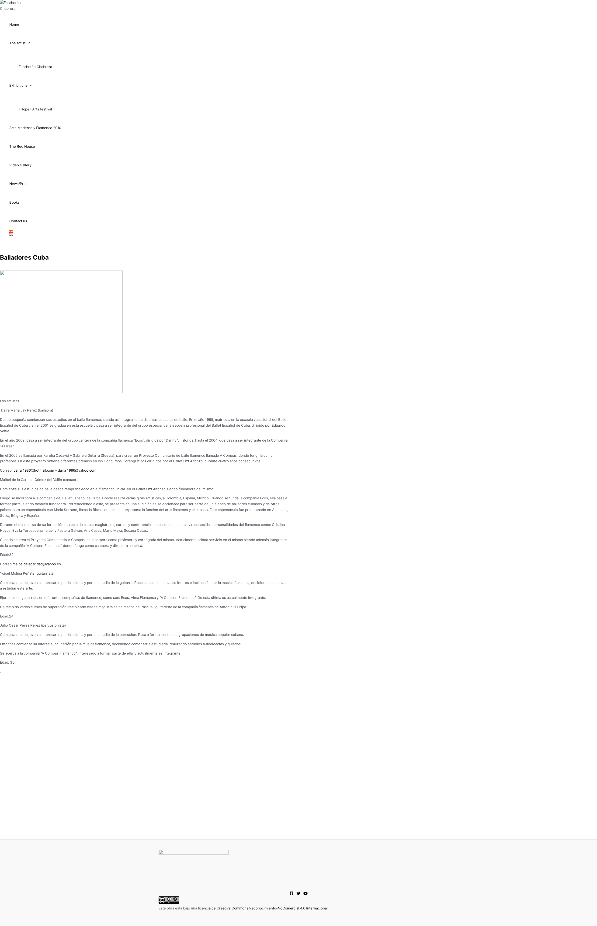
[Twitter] (298, 894)
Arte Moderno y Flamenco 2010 (35, 128)
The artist (17, 43)
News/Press (19, 184)
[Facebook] (291, 894)
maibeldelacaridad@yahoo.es (37, 564)
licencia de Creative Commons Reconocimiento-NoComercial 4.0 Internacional (263, 908)
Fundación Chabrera (35, 67)
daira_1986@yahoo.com (77, 470)
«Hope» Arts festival (35, 109)
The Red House (22, 146)
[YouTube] (305, 894)
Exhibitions (18, 85)
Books (14, 202)
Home (14, 24)
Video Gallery (20, 165)
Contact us (18, 221)
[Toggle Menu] (35, 54)
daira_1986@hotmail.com (34, 470)
